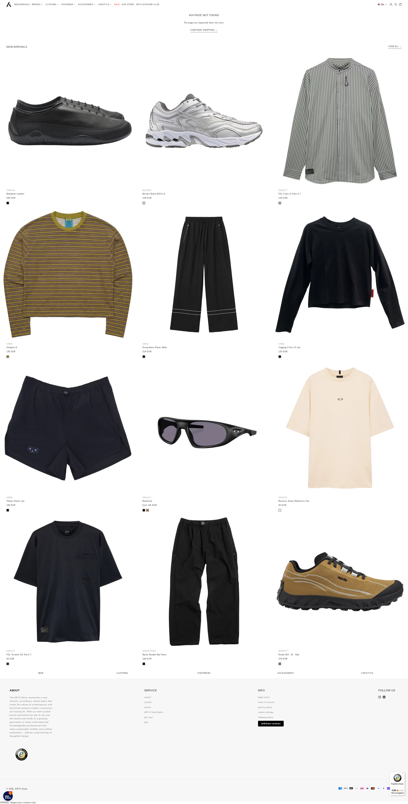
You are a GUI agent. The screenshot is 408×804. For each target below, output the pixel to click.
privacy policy (265, 707)
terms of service (266, 702)
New (40, 673)
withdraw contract (270, 723)
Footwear (204, 673)
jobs (146, 722)
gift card (148, 717)
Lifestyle (367, 673)
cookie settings (266, 712)
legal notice (264, 697)
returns (147, 707)
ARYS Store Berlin (153, 712)
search (147, 697)
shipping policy (265, 717)
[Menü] (403, 774)
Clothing (122, 673)
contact (148, 702)
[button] (382, 4)
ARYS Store (21, 789)
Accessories (285, 673)
